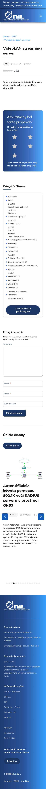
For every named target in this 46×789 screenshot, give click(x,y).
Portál (10, 255)
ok (13, 661)
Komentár (7, 344)
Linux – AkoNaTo (14, 237)
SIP (9, 269)
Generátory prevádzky (16, 207)
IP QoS (11, 220)
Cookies (25, 781)
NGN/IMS (11, 247)
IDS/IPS (11, 213)
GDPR (16, 781)
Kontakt (8, 781)
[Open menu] (40, 16)
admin (28, 64)
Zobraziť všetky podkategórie (23, 310)
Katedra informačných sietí (29, 5)
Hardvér (11, 210)
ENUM (10, 204)
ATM (10, 200)
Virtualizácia (12, 276)
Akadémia (9, 733)
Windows (11, 288)
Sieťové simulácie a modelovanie (21, 266)
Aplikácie (11, 196)
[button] (5, 516)
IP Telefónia (12, 223)
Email (7, 393)
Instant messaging (15, 216)
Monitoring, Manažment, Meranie (21, 240)
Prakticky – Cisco (14, 258)
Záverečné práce (14, 298)
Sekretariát (9, 738)
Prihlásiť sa (12, 761)
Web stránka (10, 403)
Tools (10, 273)
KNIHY (10, 233)
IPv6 (9, 230)
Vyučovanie (12, 280)
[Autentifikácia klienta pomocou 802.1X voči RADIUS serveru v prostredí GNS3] (23, 467)
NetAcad (11, 243)
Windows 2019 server (16, 291)
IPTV (10, 227)
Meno (7, 383)
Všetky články (12, 445)
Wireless (11, 294)
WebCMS (11, 284)
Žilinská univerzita (11, 2)
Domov (6, 36)
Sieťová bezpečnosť (16, 262)
